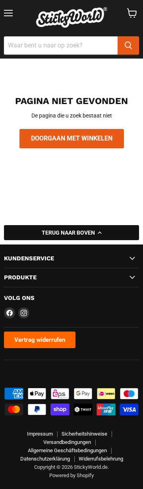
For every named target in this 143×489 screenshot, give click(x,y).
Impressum (40, 434)
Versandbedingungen (67, 442)
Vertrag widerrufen (39, 339)
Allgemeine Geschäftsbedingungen (67, 450)
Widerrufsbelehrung (101, 459)
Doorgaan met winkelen (71, 138)
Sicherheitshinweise (84, 434)
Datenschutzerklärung (45, 459)
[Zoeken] (128, 45)
